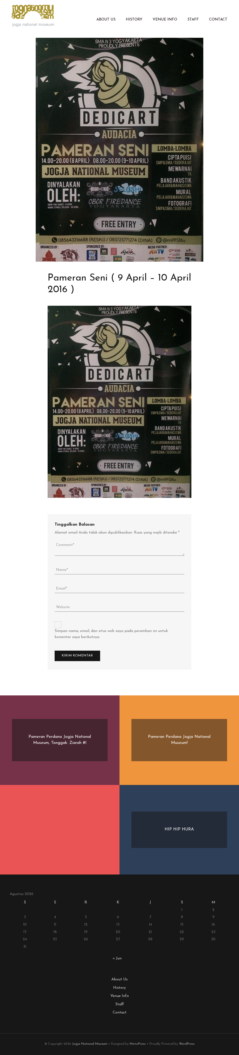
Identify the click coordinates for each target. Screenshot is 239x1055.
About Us (106, 19)
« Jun (117, 958)
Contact (218, 19)
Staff (193, 19)
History (134, 19)
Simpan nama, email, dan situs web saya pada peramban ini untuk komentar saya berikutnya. (111, 634)
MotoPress (138, 1044)
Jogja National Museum (89, 1044)
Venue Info (165, 19)
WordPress (187, 1044)
